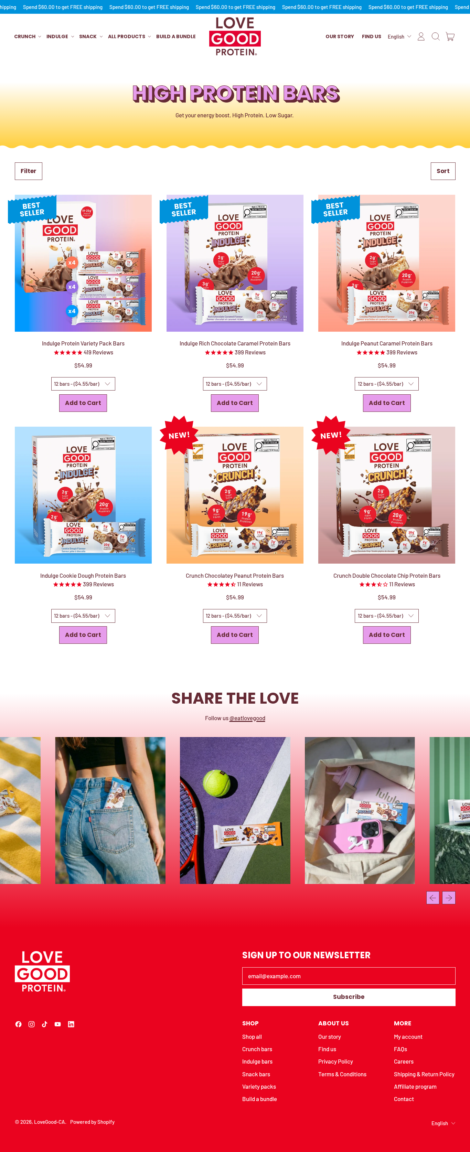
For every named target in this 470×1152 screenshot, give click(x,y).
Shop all (252, 1036)
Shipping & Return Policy (424, 1073)
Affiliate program (415, 1086)
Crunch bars (257, 1048)
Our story (329, 1036)
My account (408, 1036)
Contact (404, 1098)
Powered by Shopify (92, 1122)
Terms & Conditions (342, 1073)
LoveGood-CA (49, 1122)
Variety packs (259, 1086)
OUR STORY (339, 36)
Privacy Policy (335, 1061)
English (396, 36)
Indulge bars (257, 1061)
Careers (404, 1061)
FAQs (400, 1048)
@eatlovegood (247, 717)
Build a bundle (176, 36)
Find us (327, 1048)
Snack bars (256, 1073)
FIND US (371, 36)
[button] (435, 36)
